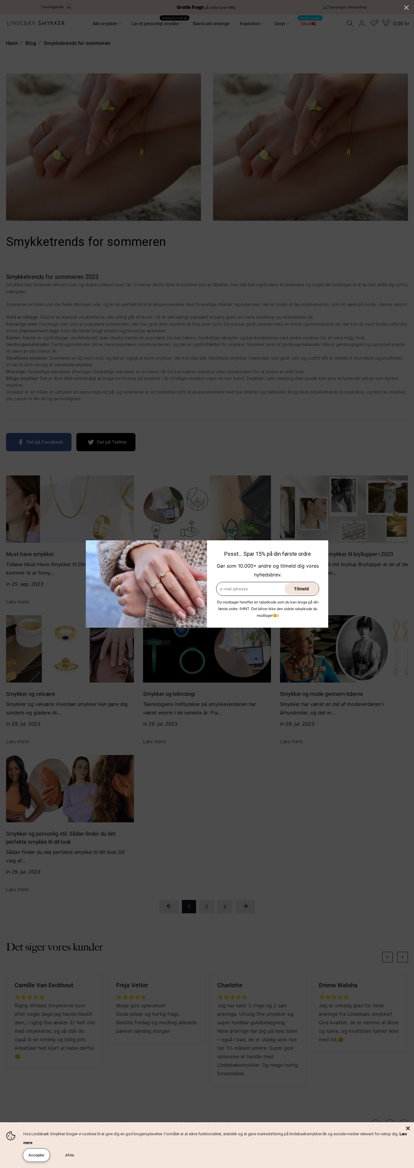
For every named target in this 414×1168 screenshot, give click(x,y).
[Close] (408, 1128)
